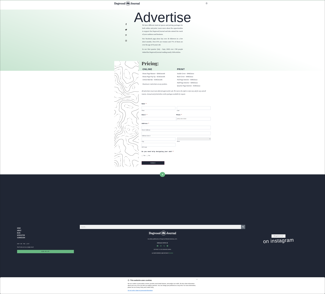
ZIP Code (144, 147)
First (143, 110)
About (19, 230)
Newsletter (21, 235)
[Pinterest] (167, 245)
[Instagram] (160, 245)
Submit (153, 163)
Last (178, 110)
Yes (144, 155)
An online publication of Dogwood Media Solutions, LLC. (162, 239)
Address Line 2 (146, 135)
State (178, 141)
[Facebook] (157, 245)
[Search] (243, 227)
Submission (21, 237)
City (143, 141)
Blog (18, 233)
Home (19, 228)
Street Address (146, 130)
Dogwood (171, 253)
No (149, 155)
